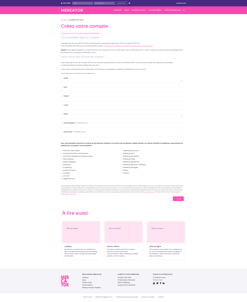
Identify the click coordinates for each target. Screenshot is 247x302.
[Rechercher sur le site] (184, 10)
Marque (125, 170)
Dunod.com (181, 3)
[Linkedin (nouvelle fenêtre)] (163, 283)
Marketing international (131, 156)
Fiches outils (139, 10)
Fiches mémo (155, 10)
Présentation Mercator (126, 280)
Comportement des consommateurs (75, 153)
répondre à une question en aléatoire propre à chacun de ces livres (128, 46)
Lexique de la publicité (126, 285)
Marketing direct (128, 153)
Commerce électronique (71, 150)
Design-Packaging (69, 162)
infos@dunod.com (149, 192)
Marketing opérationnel (131, 162)
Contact (161, 297)
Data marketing (68, 159)
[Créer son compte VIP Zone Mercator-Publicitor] (129, 3)
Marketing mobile (129, 159)
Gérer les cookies (148, 297)
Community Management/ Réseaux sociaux (78, 156)
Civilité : (66, 78)
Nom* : (66, 87)
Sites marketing (173, 10)
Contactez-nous (159, 277)
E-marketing (67, 167)
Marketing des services (131, 150)
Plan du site (87, 297)
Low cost (66, 176)
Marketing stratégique (130, 167)
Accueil (63, 20)
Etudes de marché (69, 170)
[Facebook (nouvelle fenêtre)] (160, 283)
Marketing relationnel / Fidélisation (134, 164)
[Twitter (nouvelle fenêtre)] (157, 283)
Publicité (126, 173)
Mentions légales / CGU (104, 297)
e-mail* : (66, 105)
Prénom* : (67, 96)
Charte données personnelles (127, 297)
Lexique (117, 10)
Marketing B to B (69, 179)
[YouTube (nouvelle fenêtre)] (154, 283)
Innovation (66, 173)
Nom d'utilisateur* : (76, 123)
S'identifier (121, 3)
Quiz (127, 10)
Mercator (72, 10)
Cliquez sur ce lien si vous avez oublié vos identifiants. (80, 33)
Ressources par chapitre (91, 287)
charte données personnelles (68, 194)
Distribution (67, 164)
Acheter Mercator (125, 277)
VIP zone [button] (67, 3)
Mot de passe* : (74, 132)
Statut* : (66, 114)
